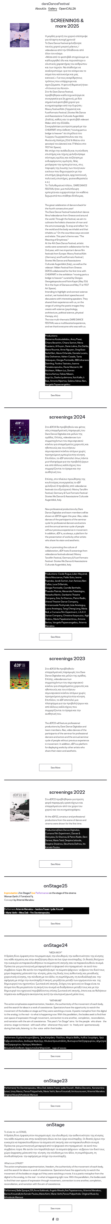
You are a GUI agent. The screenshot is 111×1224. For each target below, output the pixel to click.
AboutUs (40, 8)
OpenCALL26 (67, 8)
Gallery (52, 8)
